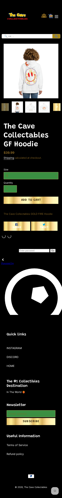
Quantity (8, 182)
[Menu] (56, 16)
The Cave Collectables (35, 487)
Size (6, 169)
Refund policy (15, 454)
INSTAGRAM (14, 348)
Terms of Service (17, 445)
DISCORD (13, 357)
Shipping (9, 157)
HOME (11, 366)
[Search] (56, 36)
